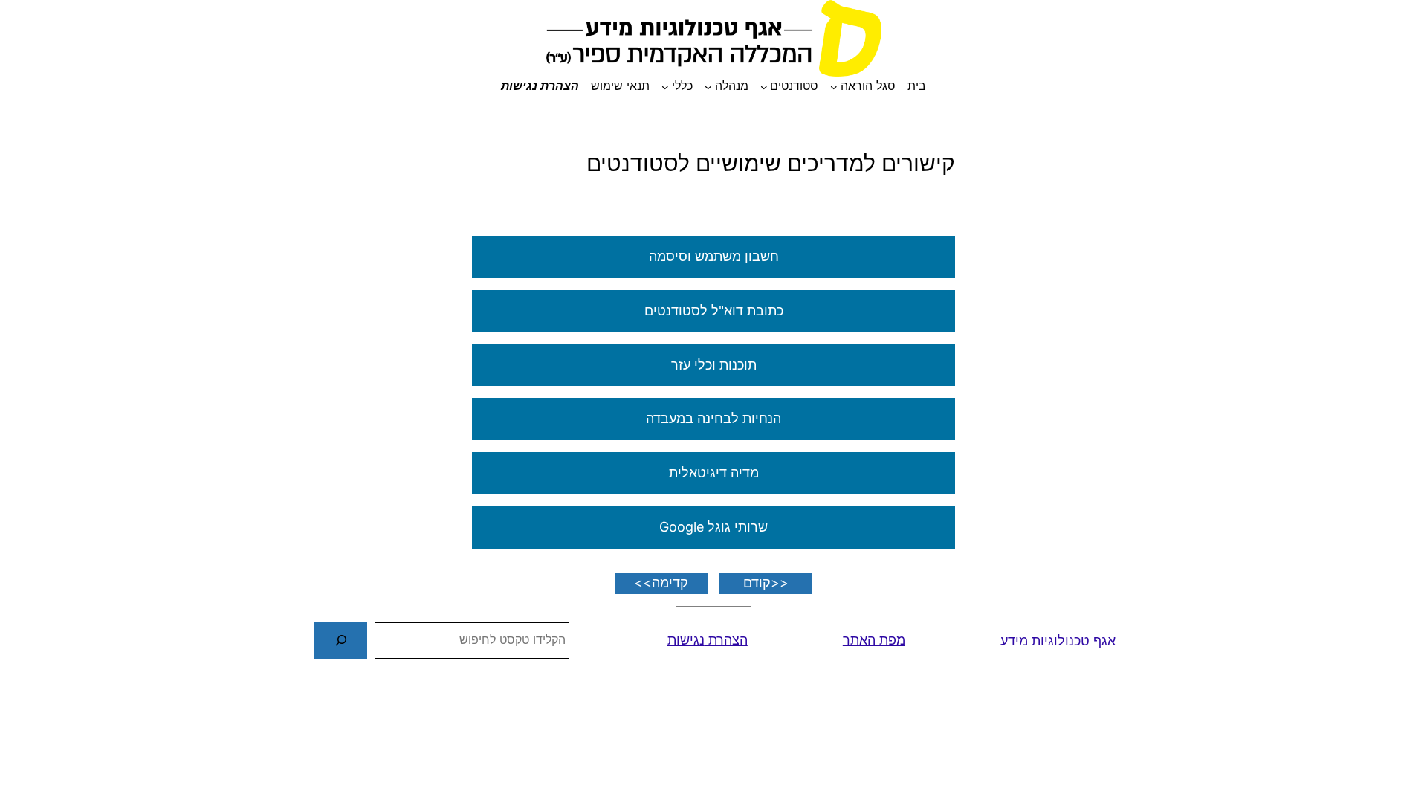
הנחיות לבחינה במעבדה (713, 418)
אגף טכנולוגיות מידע (1058, 640)
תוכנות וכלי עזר (714, 365)
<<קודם (766, 582)
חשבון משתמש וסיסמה (714, 256)
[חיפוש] (340, 640)
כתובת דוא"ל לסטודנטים (713, 310)
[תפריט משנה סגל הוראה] (834, 86)
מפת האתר (874, 640)
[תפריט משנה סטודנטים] (764, 86)
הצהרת (728, 640)
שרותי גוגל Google (713, 527)
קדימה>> (661, 582)
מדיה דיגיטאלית (714, 472)
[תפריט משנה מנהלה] (708, 86)
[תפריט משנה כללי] (665, 86)
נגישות (686, 640)
